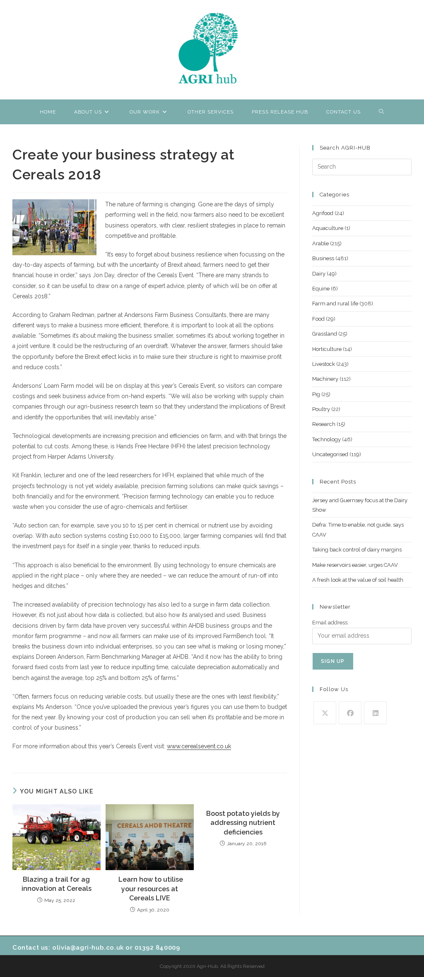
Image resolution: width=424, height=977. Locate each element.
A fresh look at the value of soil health (357, 580)
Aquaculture (327, 228)
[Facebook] (350, 712)
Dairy (318, 274)
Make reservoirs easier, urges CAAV (355, 565)
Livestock (323, 364)
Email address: (330, 622)
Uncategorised (330, 454)
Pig (316, 394)
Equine (321, 288)
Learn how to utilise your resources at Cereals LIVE (150, 888)
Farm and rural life (335, 303)
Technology (326, 439)
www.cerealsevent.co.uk (199, 746)
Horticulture (327, 349)
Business (323, 258)
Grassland (324, 334)
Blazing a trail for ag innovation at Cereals (57, 883)
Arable (320, 243)
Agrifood (322, 213)
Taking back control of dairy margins (357, 550)
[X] (324, 712)
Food (318, 319)
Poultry (321, 409)
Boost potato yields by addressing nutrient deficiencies (243, 823)
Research (323, 424)
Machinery (325, 379)
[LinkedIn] (375, 712)
